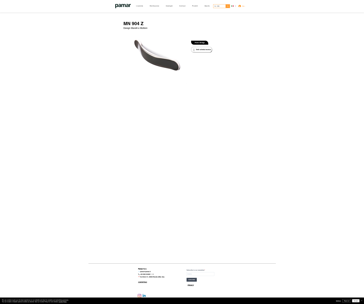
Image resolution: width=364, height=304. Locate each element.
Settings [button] (338, 301)
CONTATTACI (142, 282)
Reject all (346, 301)
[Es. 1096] (228, 6)
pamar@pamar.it (145, 271)
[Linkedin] (144, 296)
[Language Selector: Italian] (233, 6)
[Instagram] (139, 296)
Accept (356, 301)
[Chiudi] (362, 300)
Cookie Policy (63, 302)
